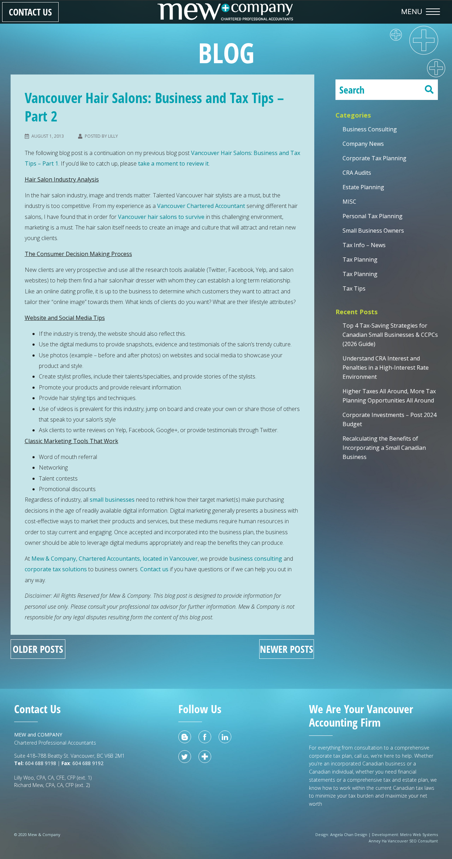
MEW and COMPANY (38, 734)
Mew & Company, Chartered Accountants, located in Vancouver (114, 558)
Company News (363, 144)
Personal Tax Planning (373, 216)
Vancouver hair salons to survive (161, 217)
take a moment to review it (173, 163)
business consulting (255, 558)
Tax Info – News (364, 245)
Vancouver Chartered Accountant (201, 206)
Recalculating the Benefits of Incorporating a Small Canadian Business (384, 448)
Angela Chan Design (348, 834)
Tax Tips (354, 288)
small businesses (112, 499)
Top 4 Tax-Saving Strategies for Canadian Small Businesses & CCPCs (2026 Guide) (390, 335)
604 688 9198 (40, 763)
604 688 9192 (88, 763)
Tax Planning (360, 259)
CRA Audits (357, 173)
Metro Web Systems (419, 834)
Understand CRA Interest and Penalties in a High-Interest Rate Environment (386, 367)
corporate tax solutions (56, 569)
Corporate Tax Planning (374, 158)
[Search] (429, 89)
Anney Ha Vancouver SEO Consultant (403, 840)
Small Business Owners (373, 230)
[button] (422, 11)
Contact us (154, 569)
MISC (349, 201)
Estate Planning (363, 187)
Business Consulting (370, 129)
